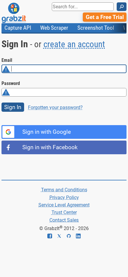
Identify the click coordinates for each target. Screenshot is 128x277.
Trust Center (64, 212)
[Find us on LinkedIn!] (78, 237)
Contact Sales (64, 220)
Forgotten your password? (55, 107)
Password (10, 83)
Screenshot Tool (95, 27)
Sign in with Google (46, 131)
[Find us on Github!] (71, 237)
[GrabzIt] (27, 12)
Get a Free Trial (105, 17)
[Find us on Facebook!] (52, 237)
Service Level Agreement (64, 205)
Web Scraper (54, 27)
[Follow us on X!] (61, 237)
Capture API (17, 27)
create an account (74, 44)
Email (6, 60)
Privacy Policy (64, 197)
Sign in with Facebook (50, 147)
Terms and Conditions (64, 190)
